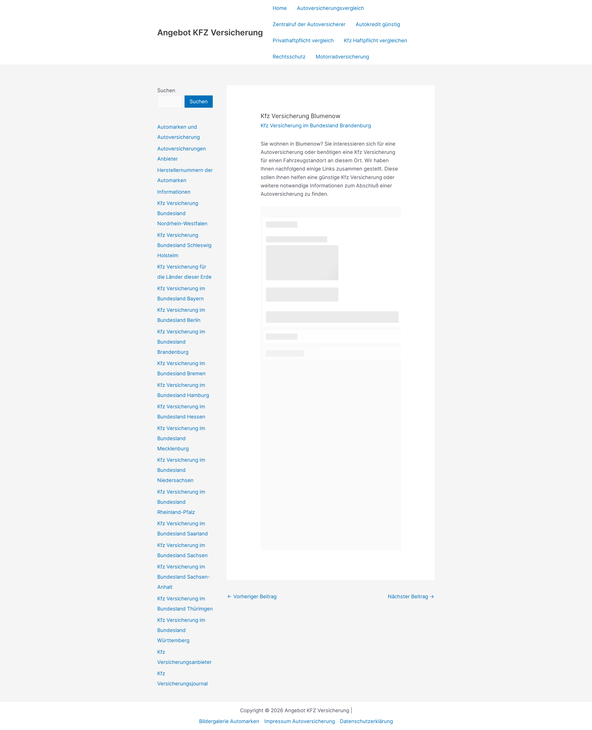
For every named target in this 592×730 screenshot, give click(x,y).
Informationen (174, 192)
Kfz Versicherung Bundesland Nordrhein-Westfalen (182, 213)
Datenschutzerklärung (366, 721)
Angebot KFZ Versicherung (210, 32)
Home (280, 8)
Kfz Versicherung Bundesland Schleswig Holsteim (184, 245)
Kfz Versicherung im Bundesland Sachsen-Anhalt (183, 577)
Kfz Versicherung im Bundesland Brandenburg (181, 342)
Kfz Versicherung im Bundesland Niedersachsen (181, 470)
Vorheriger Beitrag (252, 596)
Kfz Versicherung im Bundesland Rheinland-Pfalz (181, 502)
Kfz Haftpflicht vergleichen (375, 40)
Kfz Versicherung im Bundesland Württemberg (181, 630)
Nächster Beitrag (411, 596)
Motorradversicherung (342, 57)
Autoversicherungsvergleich (330, 8)
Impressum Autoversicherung (299, 721)
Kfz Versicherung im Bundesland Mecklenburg (181, 438)
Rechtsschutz (289, 57)
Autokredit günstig (378, 24)
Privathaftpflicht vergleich (303, 40)
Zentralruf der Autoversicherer (309, 24)
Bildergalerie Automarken (229, 721)
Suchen (166, 90)
